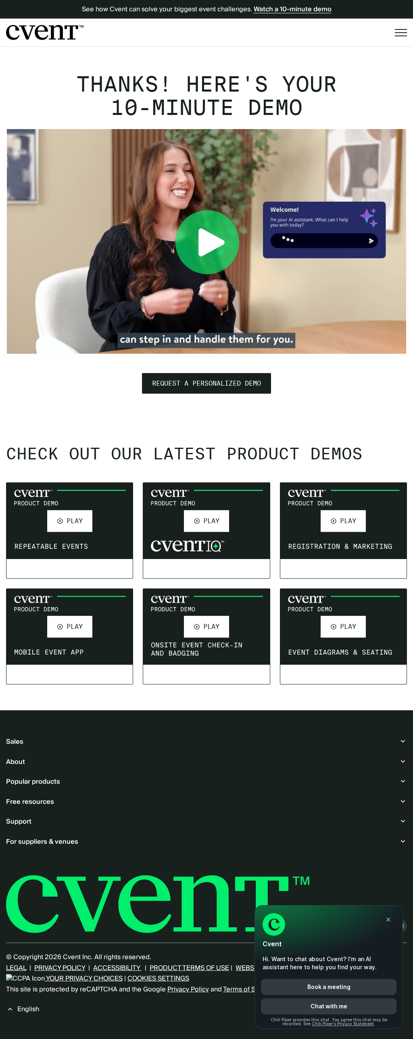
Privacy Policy (188, 989)
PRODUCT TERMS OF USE (189, 968)
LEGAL (16, 968)
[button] (70, 520)
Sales (14, 741)
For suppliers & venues (42, 841)
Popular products (33, 781)
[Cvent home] (44, 32)
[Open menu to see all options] (401, 32)
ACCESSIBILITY (117, 968)
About (15, 761)
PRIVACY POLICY (59, 968)
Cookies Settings (158, 978)
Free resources (30, 801)
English (28, 1009)
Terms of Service (248, 989)
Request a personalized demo (206, 383)
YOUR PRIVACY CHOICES (84, 978)
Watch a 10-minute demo (293, 9)
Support (18, 821)
